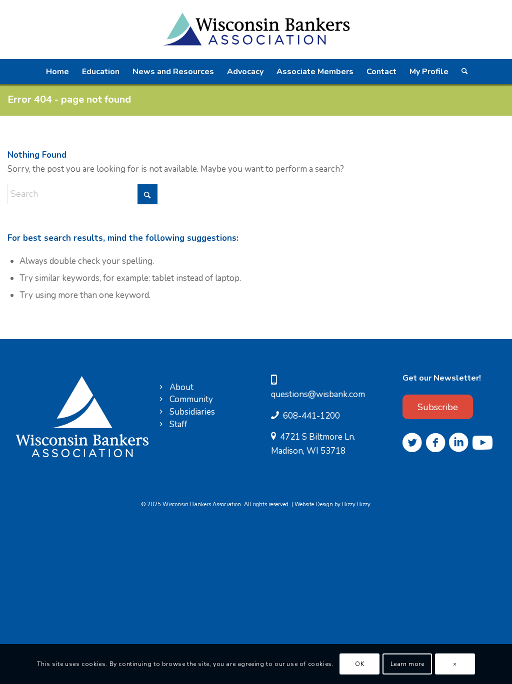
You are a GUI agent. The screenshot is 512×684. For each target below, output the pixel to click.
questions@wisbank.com (318, 394)
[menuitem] (58, 71)
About (182, 387)
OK (359, 664)
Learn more (407, 664)
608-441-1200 (311, 416)
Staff (179, 424)
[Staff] (161, 425)
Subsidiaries (192, 412)
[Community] (161, 400)
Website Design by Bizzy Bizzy (332, 504)
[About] (161, 388)
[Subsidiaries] (161, 412)
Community (191, 399)
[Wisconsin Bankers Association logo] (255, 29)
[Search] (464, 71)
